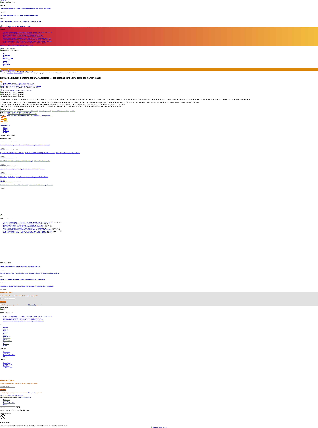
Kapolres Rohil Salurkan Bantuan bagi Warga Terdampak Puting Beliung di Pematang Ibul (27, 38)
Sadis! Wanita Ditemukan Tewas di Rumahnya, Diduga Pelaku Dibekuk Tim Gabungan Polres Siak (26, 185)
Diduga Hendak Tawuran (6, 111)
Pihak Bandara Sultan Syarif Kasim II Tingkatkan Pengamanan (33, 111)
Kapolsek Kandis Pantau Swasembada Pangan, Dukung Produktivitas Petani (23, 36)
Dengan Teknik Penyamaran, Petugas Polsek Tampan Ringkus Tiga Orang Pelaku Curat (30, 115)
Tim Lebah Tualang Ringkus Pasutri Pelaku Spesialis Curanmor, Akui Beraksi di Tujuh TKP (25, 145)
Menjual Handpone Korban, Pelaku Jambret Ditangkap (22, 114)
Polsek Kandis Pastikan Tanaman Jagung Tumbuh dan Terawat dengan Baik (20, 21)
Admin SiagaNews (8, 83)
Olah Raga (6, 61)
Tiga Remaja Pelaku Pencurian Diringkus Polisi (62, 111)
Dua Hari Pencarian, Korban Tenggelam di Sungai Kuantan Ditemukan (19, 15)
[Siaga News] (7, 48)
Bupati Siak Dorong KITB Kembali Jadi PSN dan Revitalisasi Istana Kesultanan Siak (22, 279)
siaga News (10, 73)
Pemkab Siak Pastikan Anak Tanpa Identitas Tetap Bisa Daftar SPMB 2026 (20, 266)
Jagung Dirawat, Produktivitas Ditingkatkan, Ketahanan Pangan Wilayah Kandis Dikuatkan (27, 39)
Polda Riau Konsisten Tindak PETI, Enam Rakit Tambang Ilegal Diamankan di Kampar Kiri (25, 161)
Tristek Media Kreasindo (24, 397)
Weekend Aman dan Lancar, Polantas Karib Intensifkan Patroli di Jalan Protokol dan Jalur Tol (25, 8)
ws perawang (8, 141)
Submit (18, 407)
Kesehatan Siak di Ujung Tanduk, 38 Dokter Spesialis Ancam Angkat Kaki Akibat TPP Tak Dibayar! (27, 286)
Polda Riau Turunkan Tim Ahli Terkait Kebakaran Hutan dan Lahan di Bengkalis (24, 42)
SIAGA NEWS (18, 73)
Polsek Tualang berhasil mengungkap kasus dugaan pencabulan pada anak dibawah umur (24, 177)
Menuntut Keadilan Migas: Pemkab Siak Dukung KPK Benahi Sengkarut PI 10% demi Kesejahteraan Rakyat (29, 273)
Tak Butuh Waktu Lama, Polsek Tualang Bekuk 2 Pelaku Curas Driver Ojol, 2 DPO (22, 169)
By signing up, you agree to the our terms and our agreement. (22, 305)
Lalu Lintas (6, 64)
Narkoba (5, 65)
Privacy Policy (32, 305)
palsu (15, 111)
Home (5, 53)
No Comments (27, 83)
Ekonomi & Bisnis (8, 58)
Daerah (5, 56)
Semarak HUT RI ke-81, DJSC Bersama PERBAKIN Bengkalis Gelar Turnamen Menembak (27, 41)
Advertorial (6, 59)
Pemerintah (6, 55)
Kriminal (5, 62)
